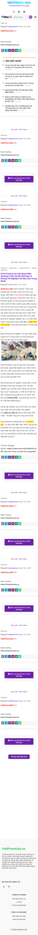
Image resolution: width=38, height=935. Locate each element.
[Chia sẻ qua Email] (2, 50)
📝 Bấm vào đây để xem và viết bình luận (19, 179)
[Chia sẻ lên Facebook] (9, 50)
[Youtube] (24, 12)
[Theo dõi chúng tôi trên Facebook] (4, 886)
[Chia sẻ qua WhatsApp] (19, 50)
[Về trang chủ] (7, 17)
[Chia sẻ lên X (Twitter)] (6, 50)
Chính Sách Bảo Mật (19, 919)
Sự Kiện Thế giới (24, 268)
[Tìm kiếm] (30, 17)
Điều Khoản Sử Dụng (19, 916)
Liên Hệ (19, 902)
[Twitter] (19, 12)
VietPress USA (19, 2)
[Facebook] (14, 12)
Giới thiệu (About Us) (19, 899)
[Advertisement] (15, 802)
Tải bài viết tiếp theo (19, 757)
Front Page (13, 268)
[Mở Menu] (35, 17)
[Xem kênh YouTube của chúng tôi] (9, 886)
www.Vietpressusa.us (10, 45)
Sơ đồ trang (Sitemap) (19, 905)
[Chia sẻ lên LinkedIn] (16, 50)
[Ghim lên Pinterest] (12, 50)
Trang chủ (4, 23)
